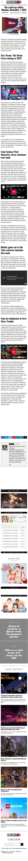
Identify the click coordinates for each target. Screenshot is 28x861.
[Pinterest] (14, 437)
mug (20, 45)
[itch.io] (14, 839)
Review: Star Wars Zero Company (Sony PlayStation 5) (11, 790)
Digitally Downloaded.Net (21, 848)
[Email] (25, 437)
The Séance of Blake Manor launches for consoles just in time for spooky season (12, 696)
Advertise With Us (4, 851)
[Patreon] (16, 839)
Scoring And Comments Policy (7, 852)
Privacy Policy (18, 851)
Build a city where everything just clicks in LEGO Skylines (14, 821)
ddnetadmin (5, 12)
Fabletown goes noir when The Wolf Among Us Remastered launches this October (13, 728)
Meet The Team (12, 851)
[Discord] (19, 839)
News (19, 12)
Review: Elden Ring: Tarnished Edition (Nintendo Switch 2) (13, 759)
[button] (22, 844)
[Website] (10, 465)
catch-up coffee (13, 12)
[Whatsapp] (21, 437)
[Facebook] (2, 437)
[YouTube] (11, 839)
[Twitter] (10, 437)
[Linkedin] (17, 437)
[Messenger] (6, 437)
